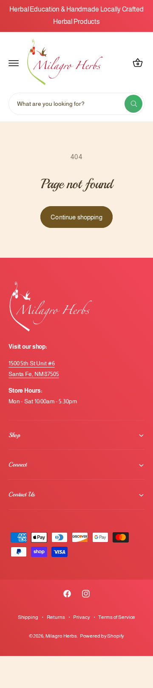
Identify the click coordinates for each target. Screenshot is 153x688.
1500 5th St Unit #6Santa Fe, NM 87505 (33, 368)
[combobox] (76, 104)
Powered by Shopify (102, 635)
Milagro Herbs (61, 635)
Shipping (28, 617)
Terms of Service (116, 617)
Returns (56, 617)
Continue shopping (76, 217)
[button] (13, 62)
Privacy (81, 617)
